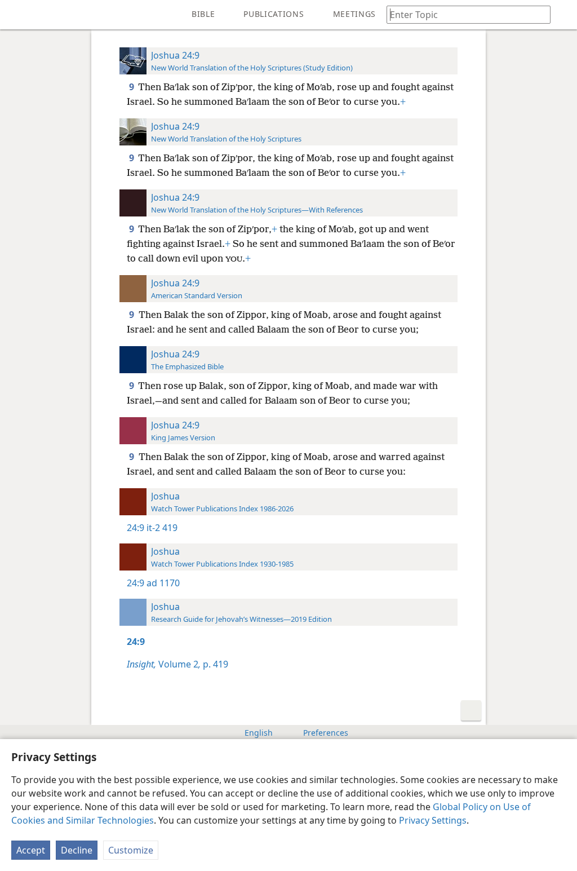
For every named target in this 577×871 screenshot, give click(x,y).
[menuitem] (17, 14)
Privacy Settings (433, 820)
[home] (17, 14)
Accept (30, 850)
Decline (76, 850)
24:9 (135, 527)
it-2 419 (162, 527)
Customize (130, 850)
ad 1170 (163, 583)
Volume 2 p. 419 (177, 664)
